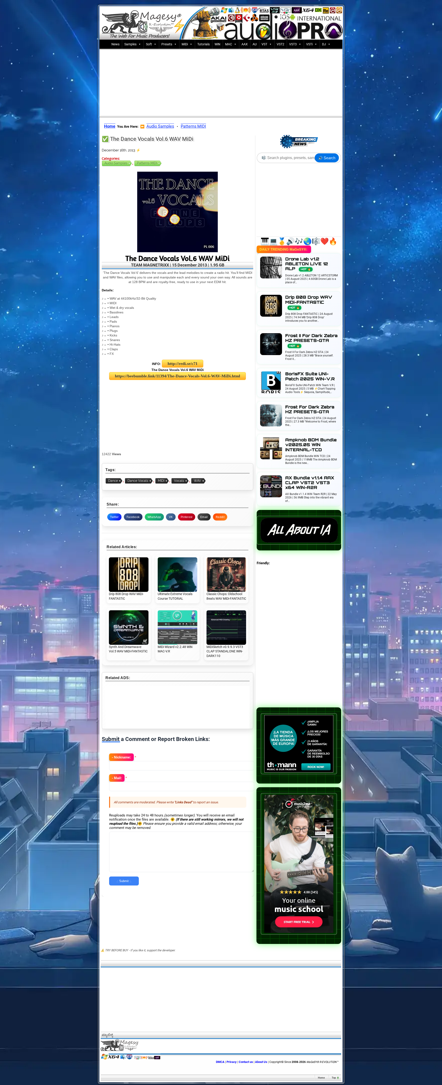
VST (264, 44)
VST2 (280, 44)
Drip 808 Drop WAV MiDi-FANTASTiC (308, 302)
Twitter (114, 517)
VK (171, 517)
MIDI (161, 481)
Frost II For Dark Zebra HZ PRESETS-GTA (311, 340)
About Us (261, 1062)
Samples (130, 44)
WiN (217, 44)
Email (204, 517)
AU (255, 44)
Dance (113, 481)
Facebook (133, 517)
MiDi (185, 44)
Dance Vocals (138, 481)
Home (321, 1077)
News (115, 44)
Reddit (220, 517)
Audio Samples (160, 126)
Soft (149, 44)
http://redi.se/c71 (183, 363)
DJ (324, 44)
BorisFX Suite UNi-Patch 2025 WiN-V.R (310, 376)
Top (334, 1077)
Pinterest (186, 517)
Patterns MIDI (193, 126)
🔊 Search (326, 158)
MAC (228, 44)
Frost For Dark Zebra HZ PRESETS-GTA (309, 409)
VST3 (293, 44)
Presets (166, 44)
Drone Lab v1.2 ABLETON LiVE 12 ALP (306, 264)
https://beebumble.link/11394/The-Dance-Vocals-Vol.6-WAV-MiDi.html (177, 376)
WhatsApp (154, 517)
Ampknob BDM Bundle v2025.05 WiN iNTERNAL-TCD (311, 444)
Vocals (179, 481)
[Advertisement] (220, 82)
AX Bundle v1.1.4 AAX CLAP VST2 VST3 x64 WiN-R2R (309, 482)
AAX (244, 44)
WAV (197, 481)
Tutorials (203, 44)
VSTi (309, 44)
